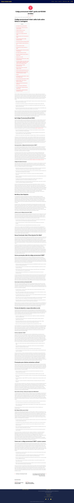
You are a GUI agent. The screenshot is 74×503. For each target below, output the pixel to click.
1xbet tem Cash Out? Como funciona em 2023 (19, 483)
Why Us (56, 1)
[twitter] (68, 1)
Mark (28, 15)
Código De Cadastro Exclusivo (20, 30)
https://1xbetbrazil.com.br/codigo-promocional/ (37, 159)
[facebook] (70, 1)
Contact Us (60, 1)
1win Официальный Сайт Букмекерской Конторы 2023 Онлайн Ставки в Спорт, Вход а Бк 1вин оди (39, 474)
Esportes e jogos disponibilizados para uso (22, 70)
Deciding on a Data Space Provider (21, 473)
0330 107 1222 (65, 1)
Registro (17, 74)
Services (53, 1)
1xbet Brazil (31, 15)
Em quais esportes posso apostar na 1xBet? (22, 78)
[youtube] (72, 1)
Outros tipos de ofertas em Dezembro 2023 (22, 41)
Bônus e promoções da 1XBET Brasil (21, 85)
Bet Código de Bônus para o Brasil (21, 52)
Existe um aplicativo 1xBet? (20, 45)
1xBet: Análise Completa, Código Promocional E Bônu (29, 483)
